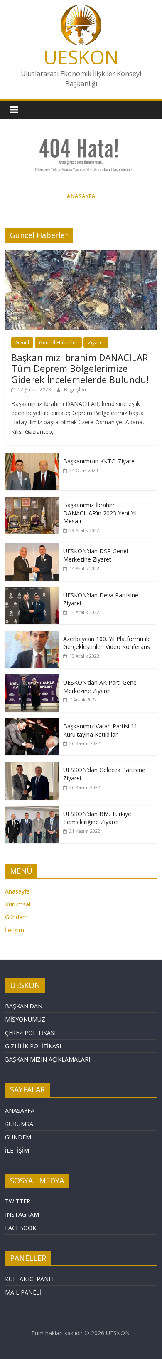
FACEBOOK (20, 1228)
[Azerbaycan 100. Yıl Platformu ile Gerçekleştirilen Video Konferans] (32, 635)
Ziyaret (96, 342)
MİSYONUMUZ (25, 1019)
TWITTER (17, 1201)
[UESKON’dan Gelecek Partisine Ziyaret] (32, 766)
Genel (22, 342)
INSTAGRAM (22, 1214)
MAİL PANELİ (23, 1292)
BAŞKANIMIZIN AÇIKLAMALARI (47, 1059)
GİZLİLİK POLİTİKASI (33, 1046)
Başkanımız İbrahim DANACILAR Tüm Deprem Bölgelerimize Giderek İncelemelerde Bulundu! (80, 368)
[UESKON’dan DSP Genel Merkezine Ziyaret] (32, 547)
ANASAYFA (19, 1110)
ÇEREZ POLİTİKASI (30, 1033)
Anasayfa (17, 891)
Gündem (16, 917)
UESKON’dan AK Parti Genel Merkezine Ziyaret (100, 686)
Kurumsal (17, 904)
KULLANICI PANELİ (31, 1279)
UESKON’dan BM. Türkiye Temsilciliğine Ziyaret (97, 818)
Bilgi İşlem (76, 389)
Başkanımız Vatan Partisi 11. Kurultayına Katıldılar (101, 730)
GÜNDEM (18, 1137)
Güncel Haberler (58, 342)
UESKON (81, 57)
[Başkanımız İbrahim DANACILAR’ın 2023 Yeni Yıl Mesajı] (32, 501)
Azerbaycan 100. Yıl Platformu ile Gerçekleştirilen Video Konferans (107, 643)
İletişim (14, 930)
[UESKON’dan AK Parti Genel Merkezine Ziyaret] (32, 679)
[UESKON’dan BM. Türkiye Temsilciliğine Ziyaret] (32, 810)
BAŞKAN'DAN (23, 1006)
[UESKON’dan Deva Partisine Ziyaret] (32, 591)
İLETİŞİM (17, 1150)
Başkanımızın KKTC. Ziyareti (100, 461)
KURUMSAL (21, 1124)
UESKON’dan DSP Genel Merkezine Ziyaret (95, 555)
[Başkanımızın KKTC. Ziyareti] (32, 457)
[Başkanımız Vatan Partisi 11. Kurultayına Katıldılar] (32, 722)
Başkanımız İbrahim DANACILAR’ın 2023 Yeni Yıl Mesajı (100, 513)
